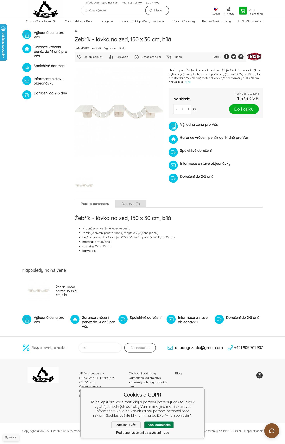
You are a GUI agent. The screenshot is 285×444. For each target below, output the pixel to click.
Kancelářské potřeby (216, 21)
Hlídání (178, 57)
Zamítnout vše (126, 425)
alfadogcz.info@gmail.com (102, 2)
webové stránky (207, 431)
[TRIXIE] (254, 57)
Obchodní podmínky (142, 373)
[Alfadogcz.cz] (76, 31)
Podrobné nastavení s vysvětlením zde (142, 432)
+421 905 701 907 (132, 2)
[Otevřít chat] (271, 430)
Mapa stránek (253, 431)
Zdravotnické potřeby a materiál (142, 21)
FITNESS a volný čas (251, 21)
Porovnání (122, 57)
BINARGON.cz (232, 431)
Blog (178, 373)
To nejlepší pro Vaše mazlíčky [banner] (45, 9)
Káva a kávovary (183, 21)
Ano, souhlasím (159, 425)
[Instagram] (259, 375)
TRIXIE (121, 48)
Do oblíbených (93, 57)
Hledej (158, 10)
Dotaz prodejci (151, 57)
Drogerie (107, 21)
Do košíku (244, 109)
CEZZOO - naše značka (41, 21)
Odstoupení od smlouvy (145, 378)
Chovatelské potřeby (79, 21)
